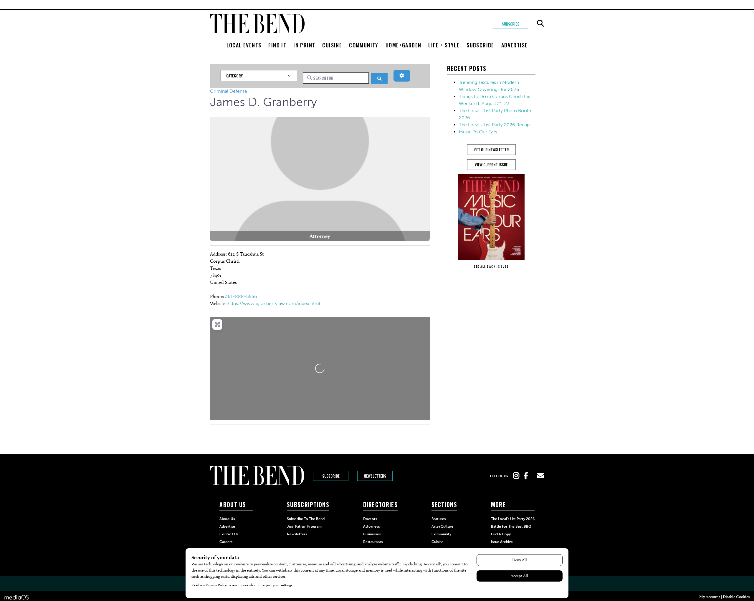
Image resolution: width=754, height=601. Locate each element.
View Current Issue (491, 165)
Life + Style (443, 45)
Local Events (244, 45)
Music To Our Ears (478, 132)
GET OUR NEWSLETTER (491, 150)
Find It (277, 45)
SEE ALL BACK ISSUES (491, 266)
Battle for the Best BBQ (511, 526)
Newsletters (375, 476)
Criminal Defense (228, 91)
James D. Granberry (263, 102)
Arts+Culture (442, 526)
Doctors (370, 519)
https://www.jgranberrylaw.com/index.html (274, 303)
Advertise (514, 45)
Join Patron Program (304, 526)
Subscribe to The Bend (306, 519)
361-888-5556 (241, 296)
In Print (304, 45)
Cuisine (332, 45)
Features (438, 519)
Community (363, 45)
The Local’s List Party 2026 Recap (494, 125)
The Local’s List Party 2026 (513, 519)
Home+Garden (403, 45)
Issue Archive (502, 542)
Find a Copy (501, 534)
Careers (225, 542)
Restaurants (373, 542)
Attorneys (371, 526)
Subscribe (510, 24)
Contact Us (228, 534)
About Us (227, 519)
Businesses (372, 534)
